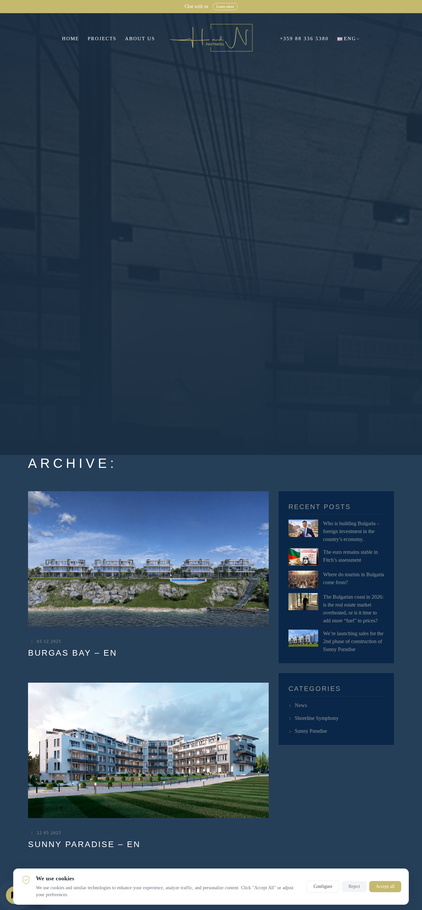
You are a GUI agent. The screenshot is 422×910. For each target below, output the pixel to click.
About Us (140, 38)
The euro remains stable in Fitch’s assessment (350, 556)
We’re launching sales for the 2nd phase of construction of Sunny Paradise (353, 641)
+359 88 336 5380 (304, 38)
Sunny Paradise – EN (84, 844)
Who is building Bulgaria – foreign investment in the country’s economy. (351, 531)
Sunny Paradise (311, 731)
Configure (323, 886)
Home (70, 38)
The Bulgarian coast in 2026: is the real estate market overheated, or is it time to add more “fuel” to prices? (353, 608)
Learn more (264, 6)
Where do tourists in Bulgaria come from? (353, 578)
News (301, 705)
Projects (102, 38)
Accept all (385, 886)
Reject (354, 886)
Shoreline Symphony (317, 718)
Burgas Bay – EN (72, 652)
